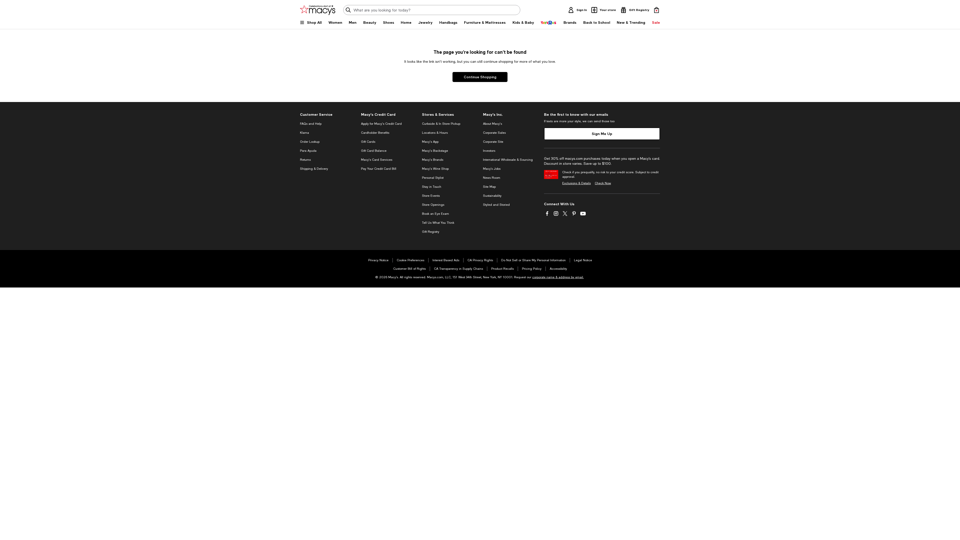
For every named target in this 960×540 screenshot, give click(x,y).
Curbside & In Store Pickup (441, 124)
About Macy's (492, 124)
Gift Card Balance (373, 150)
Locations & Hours (435, 132)
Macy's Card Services (376, 160)
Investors (489, 150)
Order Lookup (310, 142)
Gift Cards (368, 142)
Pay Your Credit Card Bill (378, 168)
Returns (305, 160)
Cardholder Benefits (375, 132)
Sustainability (492, 196)
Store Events (431, 196)
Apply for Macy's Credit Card (381, 124)
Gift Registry (430, 232)
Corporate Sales (494, 132)
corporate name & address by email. (558, 277)
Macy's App (430, 142)
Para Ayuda (308, 150)
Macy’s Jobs (491, 168)
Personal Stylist (433, 178)
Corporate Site (493, 142)
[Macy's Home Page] (317, 10)
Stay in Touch (431, 186)
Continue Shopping (480, 77)
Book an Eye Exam (435, 214)
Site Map (489, 186)
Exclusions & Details (576, 183)
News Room (491, 178)
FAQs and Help (311, 124)
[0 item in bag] (656, 10)
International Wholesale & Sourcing (508, 160)
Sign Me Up (602, 134)
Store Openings (433, 204)
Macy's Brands (432, 160)
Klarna (304, 132)
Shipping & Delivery (314, 168)
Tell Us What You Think (438, 222)
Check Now (603, 183)
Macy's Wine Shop (435, 168)
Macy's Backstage (435, 150)
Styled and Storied (496, 204)
